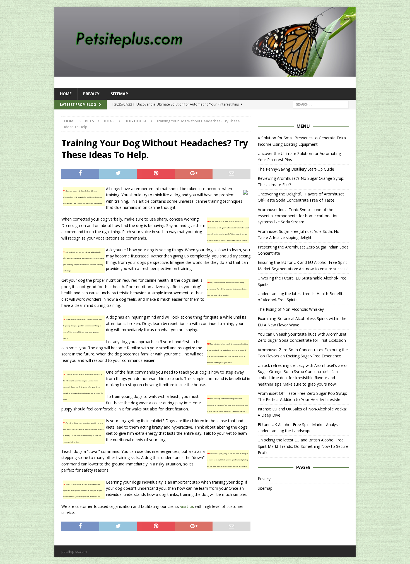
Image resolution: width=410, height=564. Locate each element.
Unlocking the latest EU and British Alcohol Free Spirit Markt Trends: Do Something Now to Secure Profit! (303, 446)
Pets (89, 120)
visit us (187, 506)
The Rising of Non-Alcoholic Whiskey (291, 309)
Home (66, 93)
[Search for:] (321, 104)
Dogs (109, 120)
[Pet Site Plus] (205, 73)
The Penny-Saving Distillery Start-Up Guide (296, 169)
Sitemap (119, 93)
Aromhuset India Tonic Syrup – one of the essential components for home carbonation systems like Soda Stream (298, 216)
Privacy (91, 93)
